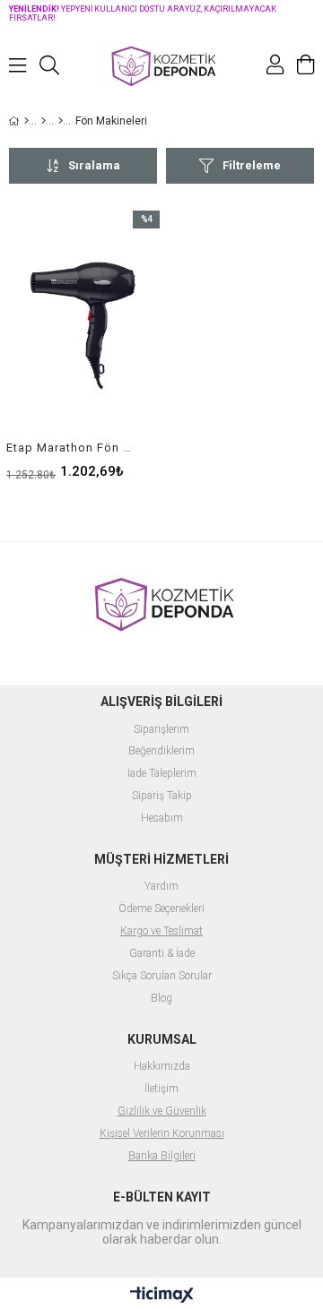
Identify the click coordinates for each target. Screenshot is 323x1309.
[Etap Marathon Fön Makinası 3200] (83, 326)
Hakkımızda (162, 1066)
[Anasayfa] (26, 121)
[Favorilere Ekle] (83, 344)
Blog (161, 998)
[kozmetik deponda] (161, 65)
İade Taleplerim (161, 773)
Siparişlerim (161, 730)
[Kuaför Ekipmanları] (60, 121)
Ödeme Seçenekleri (161, 909)
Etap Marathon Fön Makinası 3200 (71, 447)
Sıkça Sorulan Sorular (162, 976)
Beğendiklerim (161, 751)
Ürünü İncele (113, 344)
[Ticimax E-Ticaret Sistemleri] (162, 1296)
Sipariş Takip (162, 796)
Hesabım (162, 818)
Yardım (161, 886)
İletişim (161, 1089)
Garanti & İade (162, 954)
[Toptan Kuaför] (43, 121)
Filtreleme (252, 165)
